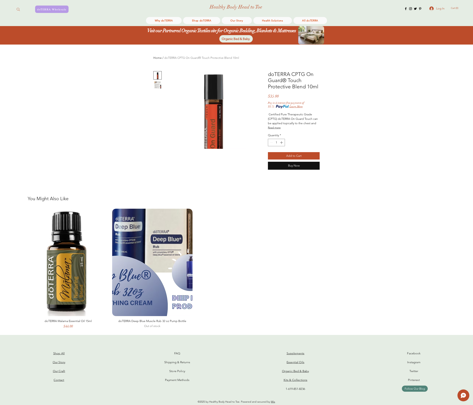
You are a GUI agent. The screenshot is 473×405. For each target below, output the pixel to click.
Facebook (414, 353)
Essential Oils (295, 362)
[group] (236, 270)
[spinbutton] (276, 142)
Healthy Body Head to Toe (236, 7)
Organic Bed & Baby (295, 371)
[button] (456, 8)
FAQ (177, 353)
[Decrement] (271, 142)
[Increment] (281, 142)
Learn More (296, 106)
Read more (274, 127)
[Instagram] (410, 9)
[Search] (18, 9)
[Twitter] (415, 9)
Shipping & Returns (177, 362)
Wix (273, 401)
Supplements (295, 353)
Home (157, 58)
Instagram (413, 362)
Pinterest (414, 380)
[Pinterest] (420, 9)
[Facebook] (406, 9)
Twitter (413, 371)
